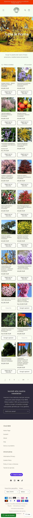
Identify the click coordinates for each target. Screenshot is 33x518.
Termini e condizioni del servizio (17, 511)
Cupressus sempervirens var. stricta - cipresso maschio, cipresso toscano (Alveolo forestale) (22, 362)
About (5, 438)
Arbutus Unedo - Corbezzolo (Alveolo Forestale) (23, 115)
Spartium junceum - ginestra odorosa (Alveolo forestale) (23, 237)
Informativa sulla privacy (17, 508)
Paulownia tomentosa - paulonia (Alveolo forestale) (24, 85)
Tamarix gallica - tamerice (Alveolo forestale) (6, 115)
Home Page (6, 430)
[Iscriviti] (28, 411)
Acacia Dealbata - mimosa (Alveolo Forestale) (22, 145)
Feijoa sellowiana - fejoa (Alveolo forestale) (7, 207)
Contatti (5, 434)
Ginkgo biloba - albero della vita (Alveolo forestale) (8, 85)
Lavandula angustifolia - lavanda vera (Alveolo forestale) (8, 145)
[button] (3, 10)
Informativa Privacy (9, 456)
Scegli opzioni (24, 308)
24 (23, 379)
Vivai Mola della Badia (15, 503)
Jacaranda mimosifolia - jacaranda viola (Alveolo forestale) (24, 267)
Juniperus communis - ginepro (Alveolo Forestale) (8, 330)
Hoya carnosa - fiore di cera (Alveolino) (8, 299)
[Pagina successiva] (28, 379)
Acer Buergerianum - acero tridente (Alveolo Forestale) (24, 207)
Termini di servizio (8, 468)
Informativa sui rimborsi (19, 505)
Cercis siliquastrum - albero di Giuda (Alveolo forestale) (23, 300)
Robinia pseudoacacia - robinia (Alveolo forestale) (24, 330)
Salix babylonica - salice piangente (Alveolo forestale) (7, 360)
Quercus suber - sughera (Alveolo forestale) (6, 237)
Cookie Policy (7, 460)
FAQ (4, 442)
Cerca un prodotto (8, 445)
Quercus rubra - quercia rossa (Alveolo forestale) (24, 177)
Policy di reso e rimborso (10, 464)
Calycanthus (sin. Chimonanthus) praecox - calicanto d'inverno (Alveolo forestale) (7, 268)
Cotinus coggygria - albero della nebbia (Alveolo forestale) (7, 177)
